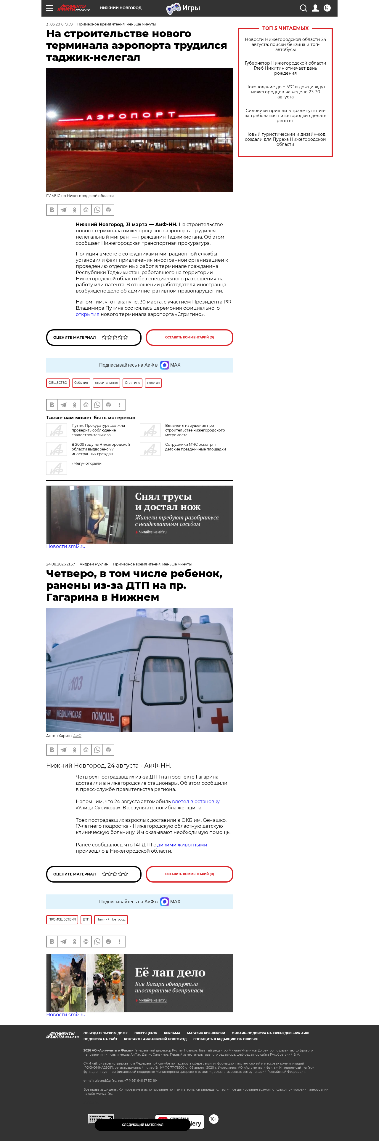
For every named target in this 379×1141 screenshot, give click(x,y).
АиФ (77, 736)
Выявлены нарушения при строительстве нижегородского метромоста (195, 430)
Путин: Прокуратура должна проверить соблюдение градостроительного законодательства (85, 432)
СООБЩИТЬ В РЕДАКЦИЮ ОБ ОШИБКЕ (225, 1039)
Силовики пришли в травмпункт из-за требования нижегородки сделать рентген (285, 115)
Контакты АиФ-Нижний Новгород (155, 1039)
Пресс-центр (145, 1033)
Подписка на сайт (100, 1039)
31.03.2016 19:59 (59, 24)
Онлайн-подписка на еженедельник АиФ (270, 1033)
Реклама (172, 1033)
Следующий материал (142, 1125)
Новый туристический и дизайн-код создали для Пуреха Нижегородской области (285, 139)
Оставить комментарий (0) (189, 337)
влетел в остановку (196, 801)
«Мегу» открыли (87, 463)
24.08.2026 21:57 (60, 564)
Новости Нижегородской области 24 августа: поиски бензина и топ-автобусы (285, 44)
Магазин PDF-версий (206, 1033)
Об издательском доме (105, 1033)
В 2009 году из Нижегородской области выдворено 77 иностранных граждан (101, 449)
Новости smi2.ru (66, 546)
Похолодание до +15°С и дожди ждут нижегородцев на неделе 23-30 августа (285, 92)
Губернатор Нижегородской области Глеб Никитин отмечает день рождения (285, 68)
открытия (87, 314)
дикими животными (182, 845)
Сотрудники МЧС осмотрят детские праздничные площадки (195, 446)
